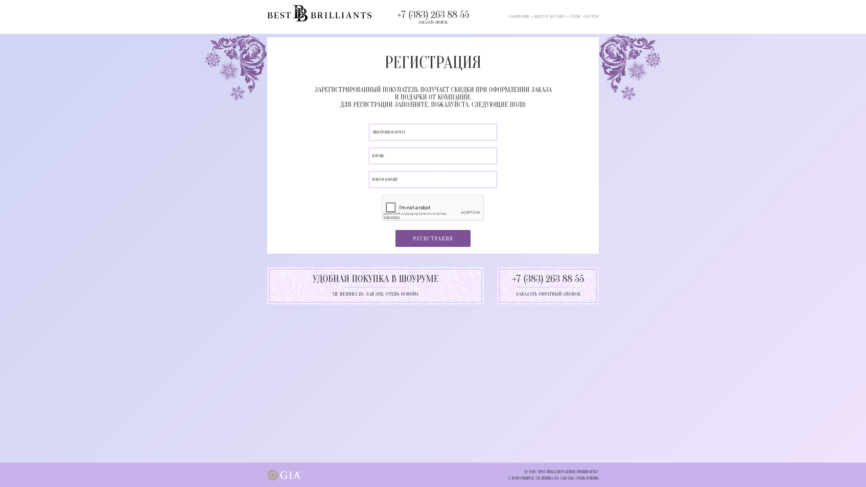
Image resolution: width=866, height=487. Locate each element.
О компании (518, 16)
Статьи (574, 16)
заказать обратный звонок (548, 294)
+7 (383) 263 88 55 (433, 17)
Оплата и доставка (549, 16)
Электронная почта (388, 132)
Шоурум (592, 16)
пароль (378, 156)
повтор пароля (384, 179)
